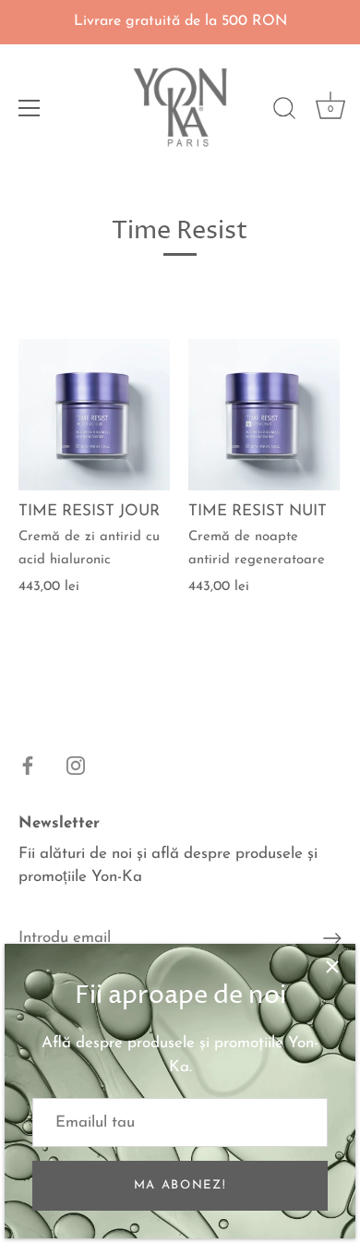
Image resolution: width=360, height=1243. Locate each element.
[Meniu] (29, 108)
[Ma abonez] (332, 938)
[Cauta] (284, 111)
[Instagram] (75, 764)
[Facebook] (27, 764)
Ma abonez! (180, 1185)
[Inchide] (332, 967)
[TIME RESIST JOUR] (94, 414)
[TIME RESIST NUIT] (264, 414)
